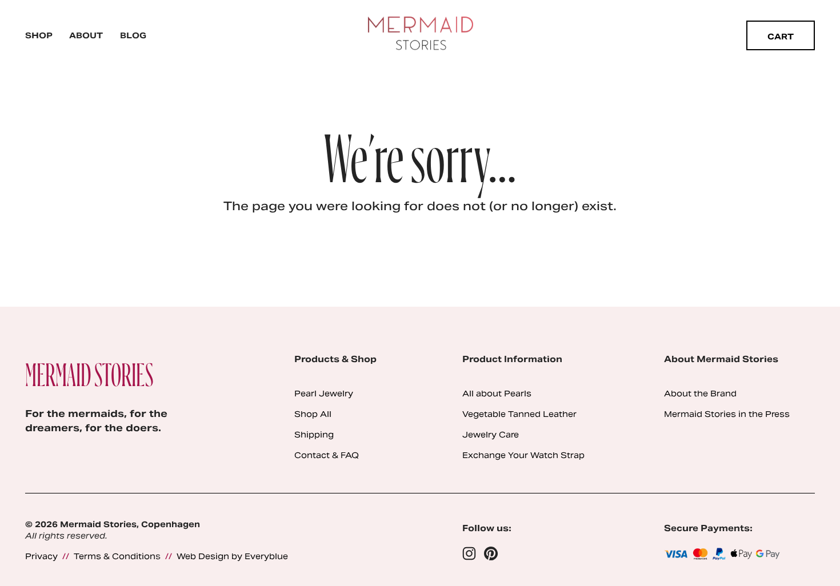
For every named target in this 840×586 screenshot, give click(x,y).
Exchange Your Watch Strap (523, 455)
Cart (780, 36)
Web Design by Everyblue (232, 556)
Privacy (41, 556)
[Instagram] (469, 553)
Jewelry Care (490, 435)
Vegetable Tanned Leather (519, 414)
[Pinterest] (491, 553)
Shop (39, 35)
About (86, 35)
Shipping (314, 435)
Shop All (312, 414)
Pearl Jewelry (323, 394)
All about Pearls (496, 394)
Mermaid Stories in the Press (727, 414)
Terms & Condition (114, 556)
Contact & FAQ (326, 455)
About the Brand (700, 394)
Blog (133, 35)
